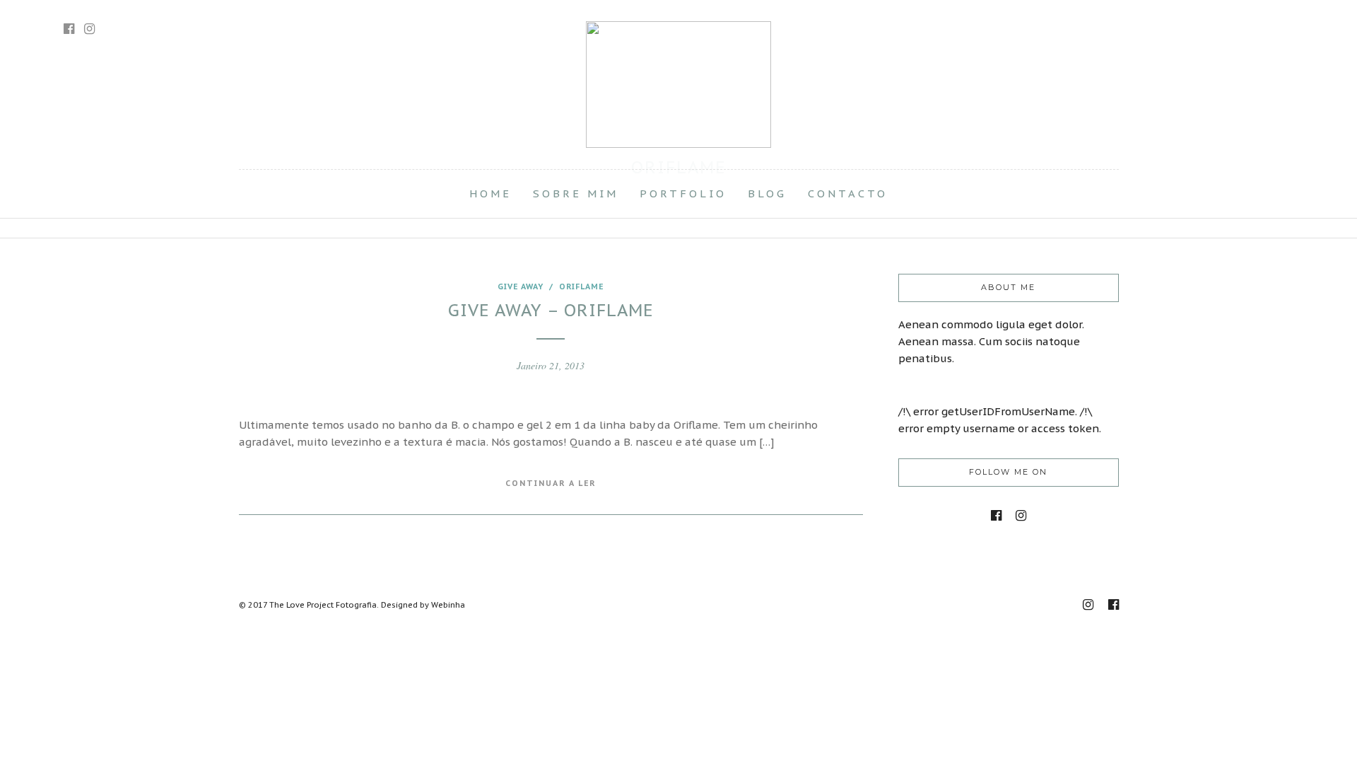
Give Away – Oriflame (551, 310)
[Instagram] (89, 29)
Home (490, 193)
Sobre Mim (575, 193)
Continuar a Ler (550, 483)
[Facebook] (996, 515)
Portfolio (683, 193)
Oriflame (581, 286)
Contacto (848, 193)
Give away (521, 286)
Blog (767, 193)
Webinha (448, 605)
